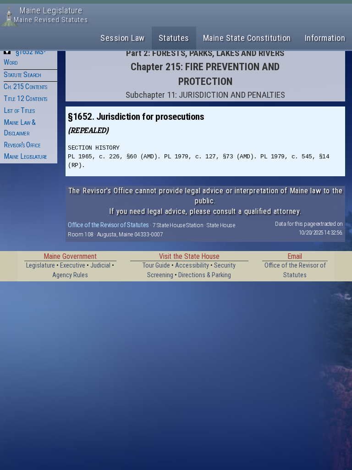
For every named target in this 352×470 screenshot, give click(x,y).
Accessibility (192, 265)
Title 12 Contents (25, 98)
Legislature (40, 265)
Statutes (174, 38)
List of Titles (19, 110)
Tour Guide (156, 265)
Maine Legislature (25, 156)
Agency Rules (70, 275)
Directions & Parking (204, 275)
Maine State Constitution (247, 38)
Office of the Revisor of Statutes (108, 225)
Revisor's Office (22, 144)
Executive (72, 265)
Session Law (122, 38)
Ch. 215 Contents (25, 86)
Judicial (100, 265)
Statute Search (22, 74)
